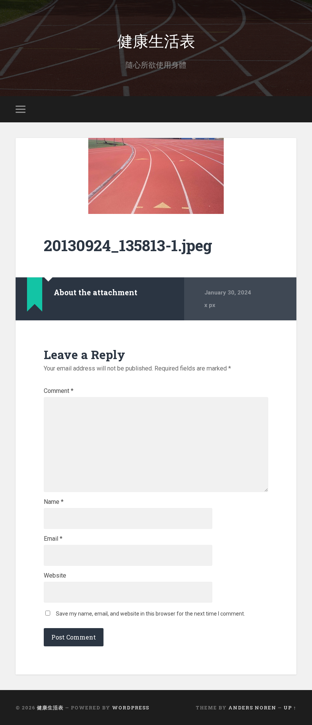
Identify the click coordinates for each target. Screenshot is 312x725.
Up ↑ (289, 707)
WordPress (130, 707)
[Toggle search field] (291, 109)
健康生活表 (156, 40)
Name (54, 502)
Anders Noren (252, 707)
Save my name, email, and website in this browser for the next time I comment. (150, 614)
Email (53, 539)
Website (55, 576)
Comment (58, 391)
